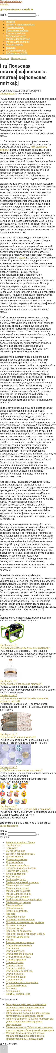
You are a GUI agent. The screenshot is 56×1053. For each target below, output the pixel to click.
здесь (22, 257)
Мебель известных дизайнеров (24, 899)
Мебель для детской (17, 888)
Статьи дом (12, 948)
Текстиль (11, 988)
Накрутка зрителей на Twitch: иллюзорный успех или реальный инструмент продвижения (29, 1021)
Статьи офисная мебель (19, 971)
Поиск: (4, 14)
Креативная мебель (17, 30)
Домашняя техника (16, 859)
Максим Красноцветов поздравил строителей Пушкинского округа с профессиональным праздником (25, 1036)
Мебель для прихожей (18, 893)
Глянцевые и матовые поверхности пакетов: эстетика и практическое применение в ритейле (26, 1007)
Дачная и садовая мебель (20, 24)
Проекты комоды (16, 925)
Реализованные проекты (20, 942)
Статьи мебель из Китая (19, 953)
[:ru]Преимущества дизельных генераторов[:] (25, 648)
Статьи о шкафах (15, 968)
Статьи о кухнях (14, 962)
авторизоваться (9, 825)
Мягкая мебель (14, 44)
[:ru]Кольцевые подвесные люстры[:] (20, 684)
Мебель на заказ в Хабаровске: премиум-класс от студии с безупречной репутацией (30, 1029)
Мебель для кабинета (18, 891)
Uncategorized (7, 93)
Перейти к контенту (11, 1)
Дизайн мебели (14, 27)
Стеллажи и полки (16, 976)
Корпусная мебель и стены (21, 868)
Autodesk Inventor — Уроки (20, 842)
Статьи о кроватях (16, 959)
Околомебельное (16, 916)
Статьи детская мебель (19, 945)
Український (13, 991)
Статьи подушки (15, 973)
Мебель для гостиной (18, 38)
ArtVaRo (4, 4)
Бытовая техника (15, 850)
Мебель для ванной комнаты (22, 882)
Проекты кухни (14, 928)
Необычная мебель (17, 911)
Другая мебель (14, 862)
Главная (10, 21)
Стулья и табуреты (16, 50)
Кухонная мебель (16, 33)
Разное (10, 939)
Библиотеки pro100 (16, 53)
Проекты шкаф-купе (17, 936)
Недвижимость (14, 908)
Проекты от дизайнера (19, 931)
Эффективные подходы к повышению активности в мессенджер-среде (28, 1014)
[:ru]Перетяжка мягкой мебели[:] (18, 737)
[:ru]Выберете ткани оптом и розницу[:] (21, 770)
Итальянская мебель (17, 865)
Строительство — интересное (22, 982)
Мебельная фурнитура (18, 902)
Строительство (14, 979)
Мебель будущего (16, 36)
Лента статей (13, 876)
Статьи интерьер (15, 951)
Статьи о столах (14, 965)
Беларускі (11, 848)
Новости (10, 47)
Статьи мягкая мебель (18, 956)
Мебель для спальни (17, 41)
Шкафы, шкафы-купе (18, 993)
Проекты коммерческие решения (25, 922)
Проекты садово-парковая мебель (25, 933)
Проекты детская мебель (20, 919)
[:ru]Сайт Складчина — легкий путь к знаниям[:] (25, 809)
